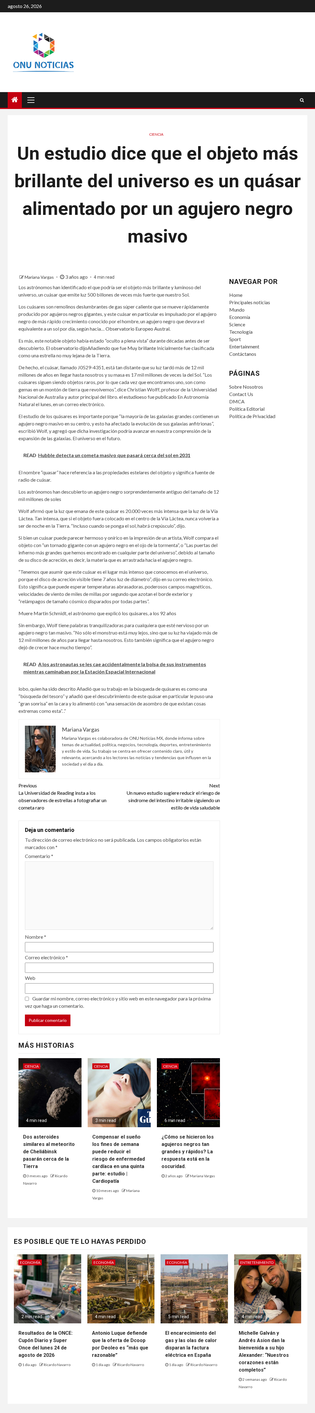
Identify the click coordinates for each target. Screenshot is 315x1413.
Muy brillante (141, 348)
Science (237, 324)
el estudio (129, 397)
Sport (235, 339)
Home (235, 295)
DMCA (237, 401)
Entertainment (244, 346)
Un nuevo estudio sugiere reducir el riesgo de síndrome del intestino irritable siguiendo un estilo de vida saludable (173, 796)
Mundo (237, 309)
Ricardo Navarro (57, 1364)
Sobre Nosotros (246, 387)
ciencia (156, 134)
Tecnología (241, 332)
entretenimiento (257, 1262)
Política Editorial (247, 409)
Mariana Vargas (40, 277)
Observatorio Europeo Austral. (138, 329)
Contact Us (241, 394)
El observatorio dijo (66, 348)
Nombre (35, 937)
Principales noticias (249, 302)
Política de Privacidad (252, 416)
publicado (166, 397)
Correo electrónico (46, 957)
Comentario (39, 856)
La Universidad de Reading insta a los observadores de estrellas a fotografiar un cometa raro (62, 796)
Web (30, 978)
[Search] (302, 100)
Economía (239, 317)
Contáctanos (242, 354)
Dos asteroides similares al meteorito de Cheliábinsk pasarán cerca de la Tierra (49, 1151)
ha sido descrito (59, 689)
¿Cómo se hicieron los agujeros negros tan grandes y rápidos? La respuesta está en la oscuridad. (187, 1151)
